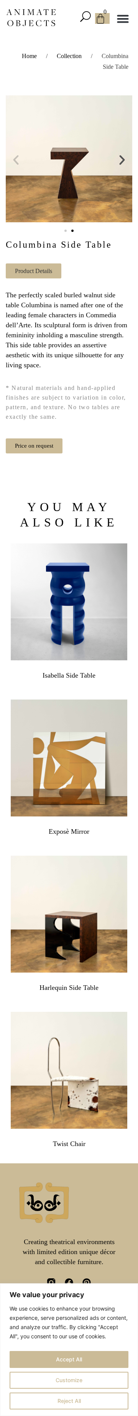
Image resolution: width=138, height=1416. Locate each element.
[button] (87, 18)
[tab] (33, 270)
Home (29, 56)
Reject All (69, 1401)
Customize (69, 1380)
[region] (69, 1349)
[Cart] (102, 18)
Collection (69, 56)
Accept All (69, 1359)
